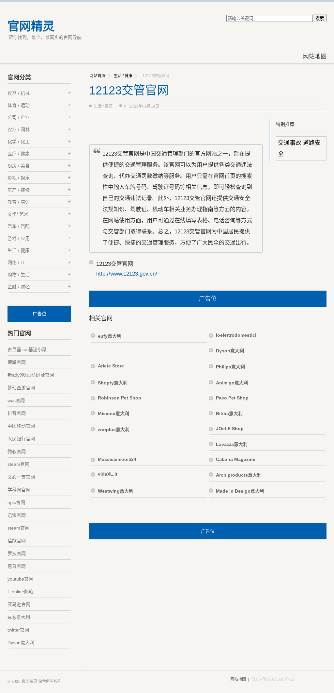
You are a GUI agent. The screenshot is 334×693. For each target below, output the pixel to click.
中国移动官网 (21, 426)
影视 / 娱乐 (19, 177)
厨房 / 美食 (19, 165)
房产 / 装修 (19, 190)
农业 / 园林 (19, 129)
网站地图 (314, 56)
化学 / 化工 (19, 141)
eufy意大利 (109, 336)
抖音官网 (17, 413)
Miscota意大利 (113, 413)
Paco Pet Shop (232, 397)
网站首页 (97, 76)
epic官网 (16, 502)
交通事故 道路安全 (299, 148)
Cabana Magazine (235, 459)
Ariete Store (111, 365)
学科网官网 (19, 489)
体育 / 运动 (19, 105)
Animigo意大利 (232, 382)
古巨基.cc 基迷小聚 (27, 349)
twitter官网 (18, 630)
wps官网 (16, 400)
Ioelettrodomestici (236, 335)
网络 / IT (16, 262)
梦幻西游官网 (21, 387)
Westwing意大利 (115, 491)
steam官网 (18, 464)
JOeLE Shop (230, 428)
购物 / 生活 (19, 274)
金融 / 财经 (19, 286)
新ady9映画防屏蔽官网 (31, 375)
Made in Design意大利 (240, 491)
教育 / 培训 (19, 202)
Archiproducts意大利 (239, 475)
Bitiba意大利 (229, 413)
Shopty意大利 (113, 382)
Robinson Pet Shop (119, 397)
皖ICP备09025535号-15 (273, 679)
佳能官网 (17, 540)
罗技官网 (17, 553)
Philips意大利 (230, 366)
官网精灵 (31, 26)
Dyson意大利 (230, 350)
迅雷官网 (17, 515)
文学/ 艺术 (18, 214)
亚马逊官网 (19, 604)
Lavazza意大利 (232, 444)
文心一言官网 (21, 477)
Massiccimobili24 (117, 459)
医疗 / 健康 (19, 153)
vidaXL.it (107, 474)
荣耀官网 (17, 362)
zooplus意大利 (113, 429)
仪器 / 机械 (19, 93)
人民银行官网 (21, 438)
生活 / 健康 (123, 76)
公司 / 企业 (19, 117)
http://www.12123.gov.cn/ (126, 274)
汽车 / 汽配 (19, 226)
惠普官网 (17, 566)
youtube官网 (20, 579)
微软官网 (17, 451)
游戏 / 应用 (19, 238)
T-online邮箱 (20, 591)
